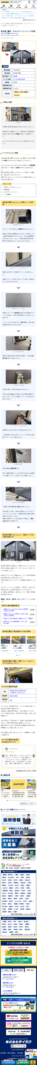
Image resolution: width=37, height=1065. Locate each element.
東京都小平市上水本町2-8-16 (18, 690)
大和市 (29, 890)
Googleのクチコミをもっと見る (26, 770)
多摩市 (28, 874)
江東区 (10, 880)
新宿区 (28, 877)
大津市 (16, 932)
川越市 (30, 901)
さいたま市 (18, 901)
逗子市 (4, 893)
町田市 (22, 888)
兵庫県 (27, 924)
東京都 (15, 76)
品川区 (10, 882)
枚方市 (10, 924)
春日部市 (4, 901)
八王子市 (4, 888)
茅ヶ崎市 (10, 893)
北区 (17, 877)
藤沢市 (22, 896)
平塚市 (11, 890)
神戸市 (21, 926)
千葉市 (4, 909)
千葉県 (16, 903)
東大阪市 (26, 921)
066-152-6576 (10, 987)
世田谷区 (23, 882)
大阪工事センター (8, 982)
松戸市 (22, 906)
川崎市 (16, 896)
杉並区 (22, 885)
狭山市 (11, 901)
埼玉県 (28, 896)
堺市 (15, 921)
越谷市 (10, 903)
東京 (11, 700)
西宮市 (27, 926)
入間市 (4, 898)
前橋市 (15, 911)
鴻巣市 (10, 898)
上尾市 (27, 898)
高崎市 (9, 911)
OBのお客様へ (11, 1053)
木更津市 (21, 903)
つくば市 (15, 909)
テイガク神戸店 (7, 991)
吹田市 (15, 924)
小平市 (16, 888)
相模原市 (10, 896)
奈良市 (20, 929)
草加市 (21, 898)
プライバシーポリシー (18, 1055)
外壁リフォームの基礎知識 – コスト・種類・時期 (18, 622)
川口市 (25, 901)
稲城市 (21, 880)
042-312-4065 (13, 696)
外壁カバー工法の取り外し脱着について (17, 618)
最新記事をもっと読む (27, 803)
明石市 (15, 926)
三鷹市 (16, 874)
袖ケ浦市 (4, 906)
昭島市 (4, 877)
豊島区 (22, 874)
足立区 (16, 885)
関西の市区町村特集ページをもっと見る (22, 934)
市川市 (16, 906)
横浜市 (4, 896)
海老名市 (17, 890)
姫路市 (4, 926)
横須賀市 (23, 893)
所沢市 (4, 903)
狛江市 (4, 880)
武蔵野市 (16, 882)
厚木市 (23, 890)
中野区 (28, 888)
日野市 (22, 877)
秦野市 (16, 893)
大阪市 (20, 921)
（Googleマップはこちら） (17, 692)
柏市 (27, 906)
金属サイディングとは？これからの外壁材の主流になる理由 (18, 609)
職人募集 (20, 1053)
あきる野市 (11, 877)
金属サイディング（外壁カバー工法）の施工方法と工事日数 (18, 614)
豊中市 (4, 924)
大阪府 (4, 921)
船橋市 (11, 906)
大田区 (29, 882)
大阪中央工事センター (9, 974)
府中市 (15, 880)
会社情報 (3, 1053)
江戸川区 (10, 885)
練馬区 (4, 885)
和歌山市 (4, 932)
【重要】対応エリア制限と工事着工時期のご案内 (13, 17)
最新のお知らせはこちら (29, 20)
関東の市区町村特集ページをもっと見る (22, 914)
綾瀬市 (29, 893)
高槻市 (21, 924)
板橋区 (28, 885)
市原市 (28, 903)
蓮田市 (15, 898)
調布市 (4, 882)
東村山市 (27, 880)
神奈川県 (5, 890)
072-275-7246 (10, 978)
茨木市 (9, 921)
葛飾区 (11, 888)
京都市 (9, 929)
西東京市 (10, 874)
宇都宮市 (28, 909)
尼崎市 (10, 926)
